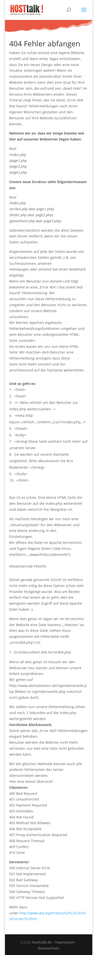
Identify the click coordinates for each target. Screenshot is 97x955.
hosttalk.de (42, 942)
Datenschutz (48, 948)
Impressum (65, 942)
